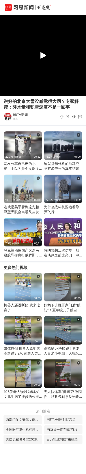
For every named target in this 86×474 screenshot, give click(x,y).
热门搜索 (43, 411)
